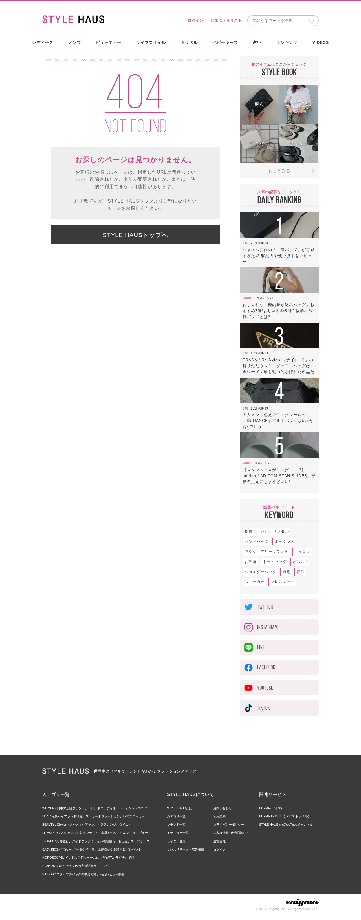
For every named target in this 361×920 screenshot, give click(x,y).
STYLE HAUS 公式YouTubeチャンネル (286, 824)
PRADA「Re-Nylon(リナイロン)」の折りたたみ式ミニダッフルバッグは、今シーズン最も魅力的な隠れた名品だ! (279, 366)
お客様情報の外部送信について (235, 832)
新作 (301, 572)
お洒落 (251, 562)
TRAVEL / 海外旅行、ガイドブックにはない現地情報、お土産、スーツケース (95, 841)
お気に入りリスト (226, 20)
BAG (245, 243)
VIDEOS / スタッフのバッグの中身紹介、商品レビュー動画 (83, 874)
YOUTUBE (265, 688)
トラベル (189, 42)
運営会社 (219, 841)
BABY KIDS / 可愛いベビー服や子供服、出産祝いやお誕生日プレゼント (91, 849)
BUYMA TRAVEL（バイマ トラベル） (285, 816)
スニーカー (255, 582)
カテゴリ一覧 (176, 816)
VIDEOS (320, 42)
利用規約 (219, 816)
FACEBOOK (266, 667)
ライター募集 (176, 841)
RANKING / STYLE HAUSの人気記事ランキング (75, 865)
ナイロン (302, 551)
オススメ (301, 562)
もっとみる (279, 170)
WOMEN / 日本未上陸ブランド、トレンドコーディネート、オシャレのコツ (94, 808)
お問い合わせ (222, 808)
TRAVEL (248, 298)
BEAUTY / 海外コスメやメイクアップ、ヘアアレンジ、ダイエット (88, 824)
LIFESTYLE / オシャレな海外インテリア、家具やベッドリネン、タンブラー (95, 832)
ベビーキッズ (225, 42)
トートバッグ (275, 562)
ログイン (196, 20)
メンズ (74, 42)
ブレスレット (282, 582)
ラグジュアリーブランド (266, 551)
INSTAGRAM (267, 627)
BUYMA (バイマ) (270, 808)
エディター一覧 (178, 832)
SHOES (247, 463)
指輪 (249, 531)
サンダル (281, 531)
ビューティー (108, 42)
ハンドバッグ (256, 542)
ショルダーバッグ (260, 572)
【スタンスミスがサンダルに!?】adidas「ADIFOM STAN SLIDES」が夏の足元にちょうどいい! (279, 475)
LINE (261, 647)
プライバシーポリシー (228, 824)
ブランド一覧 (176, 824)
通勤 (286, 572)
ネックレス (284, 542)
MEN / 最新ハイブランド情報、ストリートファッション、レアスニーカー (93, 816)
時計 (263, 531)
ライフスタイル (151, 42)
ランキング (287, 42)
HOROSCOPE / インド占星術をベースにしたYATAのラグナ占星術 (88, 857)
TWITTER (265, 607)
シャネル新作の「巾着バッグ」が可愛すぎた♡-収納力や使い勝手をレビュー (278, 255)
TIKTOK (263, 708)
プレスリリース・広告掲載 (185, 849)
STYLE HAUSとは (179, 808)
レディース (42, 42)
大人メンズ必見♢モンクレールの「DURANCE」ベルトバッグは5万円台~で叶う (278, 420)
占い (257, 42)
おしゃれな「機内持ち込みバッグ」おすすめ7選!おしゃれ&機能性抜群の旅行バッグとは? (278, 311)
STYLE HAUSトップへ (135, 235)
